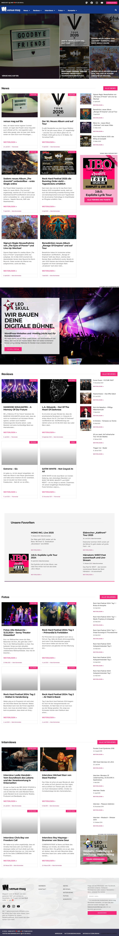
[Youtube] (102, 2)
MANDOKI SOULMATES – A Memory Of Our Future (17, 408)
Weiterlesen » (10, 142)
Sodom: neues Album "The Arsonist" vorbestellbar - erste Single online (103, 41)
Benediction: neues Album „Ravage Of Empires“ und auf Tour (57, 245)
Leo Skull (24, 898)
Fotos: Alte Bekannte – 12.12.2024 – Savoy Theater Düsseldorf (16, 632)
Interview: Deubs (99, 790)
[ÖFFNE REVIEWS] (41, 10)
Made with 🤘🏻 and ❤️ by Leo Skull (12, 2)
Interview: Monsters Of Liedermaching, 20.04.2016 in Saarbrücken (103, 777)
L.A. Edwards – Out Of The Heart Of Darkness (55, 408)
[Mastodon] (86, 2)
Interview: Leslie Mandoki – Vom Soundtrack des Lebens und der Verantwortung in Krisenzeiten (18, 779)
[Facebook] (91, 2)
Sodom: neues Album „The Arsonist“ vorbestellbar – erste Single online (19, 181)
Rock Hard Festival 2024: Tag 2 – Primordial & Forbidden (58, 631)
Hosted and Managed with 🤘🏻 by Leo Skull (16, 933)
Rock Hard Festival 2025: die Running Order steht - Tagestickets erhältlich (74, 73)
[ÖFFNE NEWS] (29, 10)
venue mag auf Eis (10, 76)
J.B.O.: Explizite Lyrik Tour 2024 (44, 556)
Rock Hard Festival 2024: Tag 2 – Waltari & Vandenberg (19, 695)
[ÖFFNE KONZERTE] (76, 10)
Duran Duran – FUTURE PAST (103, 380)
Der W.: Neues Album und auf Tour (57, 122)
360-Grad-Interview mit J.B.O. (103, 762)
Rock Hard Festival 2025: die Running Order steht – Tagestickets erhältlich (56, 181)
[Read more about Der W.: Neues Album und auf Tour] (74, 30)
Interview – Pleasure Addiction (103, 804)
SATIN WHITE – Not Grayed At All (57, 470)
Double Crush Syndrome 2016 (103, 748)
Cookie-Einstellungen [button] (109, 933)
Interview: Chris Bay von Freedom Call (16, 839)
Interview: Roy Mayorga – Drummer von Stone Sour (55, 839)
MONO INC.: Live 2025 (42, 532)
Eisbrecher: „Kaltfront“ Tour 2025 (94, 534)
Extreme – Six (10, 469)
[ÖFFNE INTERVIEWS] (54, 10)
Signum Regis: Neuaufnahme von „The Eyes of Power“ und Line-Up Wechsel (18, 245)
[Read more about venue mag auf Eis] (29, 46)
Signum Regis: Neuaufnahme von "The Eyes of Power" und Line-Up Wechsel (104, 73)
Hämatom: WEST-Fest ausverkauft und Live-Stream (94, 557)
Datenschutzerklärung (95, 907)
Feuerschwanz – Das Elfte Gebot (104, 394)
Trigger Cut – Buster (100, 448)
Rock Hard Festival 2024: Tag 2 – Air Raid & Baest (58, 695)
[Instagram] (96, 2)
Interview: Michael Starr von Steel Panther (56, 776)
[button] (116, 10)
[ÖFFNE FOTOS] (64, 10)
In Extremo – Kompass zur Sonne (104, 421)
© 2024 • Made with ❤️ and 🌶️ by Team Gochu (17, 931)
